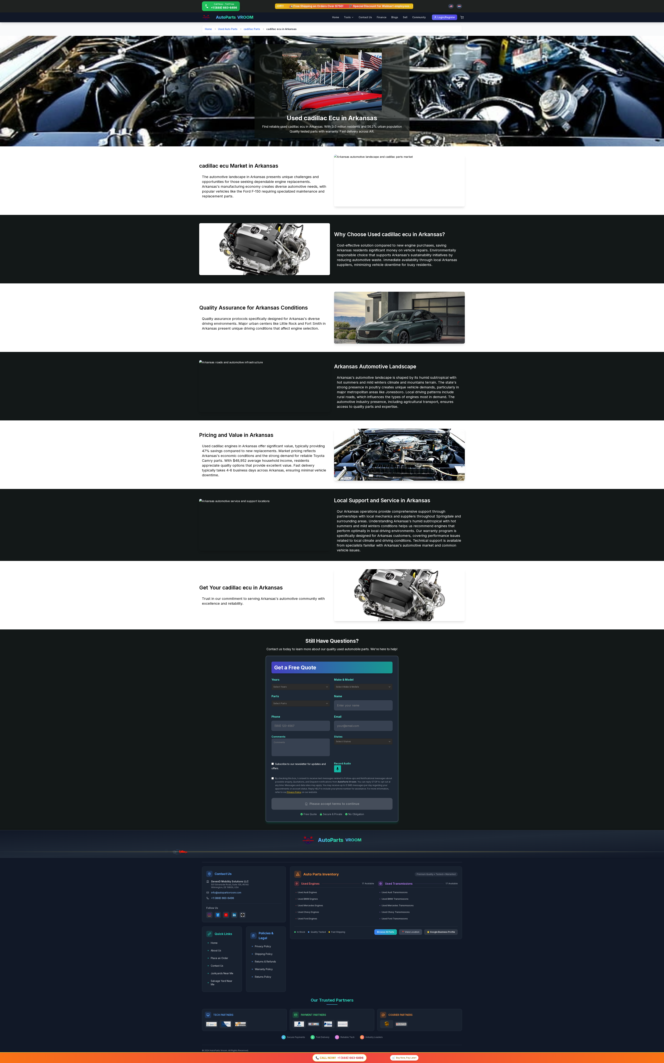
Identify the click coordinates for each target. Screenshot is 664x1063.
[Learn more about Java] (211, 1024)
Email (337, 716)
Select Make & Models (347, 687)
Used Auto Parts (227, 29)
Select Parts (280, 703)
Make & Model (343, 679)
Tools (347, 17)
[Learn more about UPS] (386, 1024)
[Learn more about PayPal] (299, 1024)
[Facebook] (218, 915)
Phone (275, 716)
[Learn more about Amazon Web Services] (240, 1024)
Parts (275, 696)
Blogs (394, 17)
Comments (278, 736)
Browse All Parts (385, 932)
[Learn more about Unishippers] (401, 1024)
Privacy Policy (294, 792)
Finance (381, 17)
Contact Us (365, 17)
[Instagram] (209, 915)
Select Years (280, 687)
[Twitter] (242, 915)
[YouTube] (226, 915)
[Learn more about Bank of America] (342, 1024)
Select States (343, 741)
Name (338, 696)
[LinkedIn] (234, 915)
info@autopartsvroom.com (226, 892)
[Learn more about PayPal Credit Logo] (328, 1024)
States (338, 736)
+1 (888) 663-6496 (222, 898)
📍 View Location (410, 932)
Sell (405, 17)
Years (275, 679)
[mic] (337, 769)
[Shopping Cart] (462, 17)
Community (419, 17)
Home (335, 17)
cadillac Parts (252, 29)
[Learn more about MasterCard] (313, 1024)
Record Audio (342, 763)
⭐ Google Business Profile (441, 932)
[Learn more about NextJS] (226, 1024)
